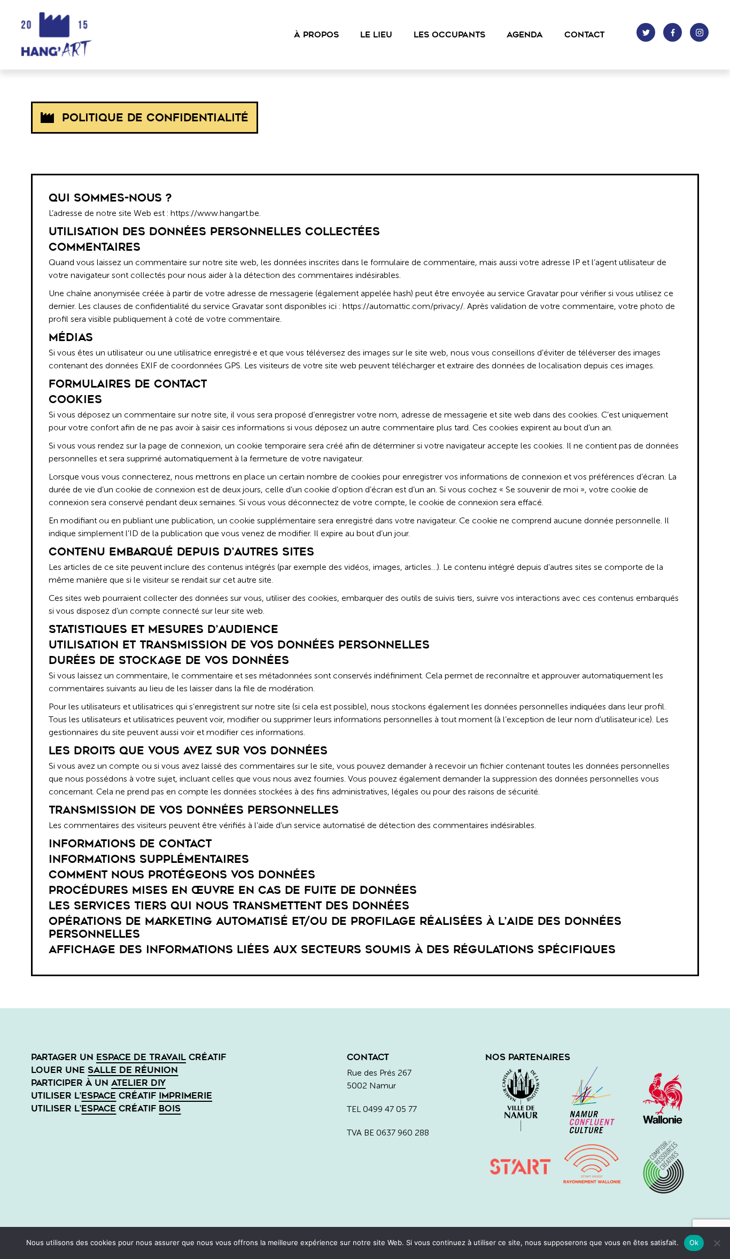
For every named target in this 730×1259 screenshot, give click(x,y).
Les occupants (449, 34)
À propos (316, 34)
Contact (584, 34)
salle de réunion (133, 1070)
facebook (672, 32)
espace (98, 1095)
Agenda (525, 34)
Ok (694, 1242)
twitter (645, 32)
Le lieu (376, 34)
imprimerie (185, 1095)
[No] (716, 1243)
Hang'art (74, 35)
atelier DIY (138, 1082)
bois (170, 1108)
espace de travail (141, 1057)
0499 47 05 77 (390, 1109)
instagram (699, 32)
